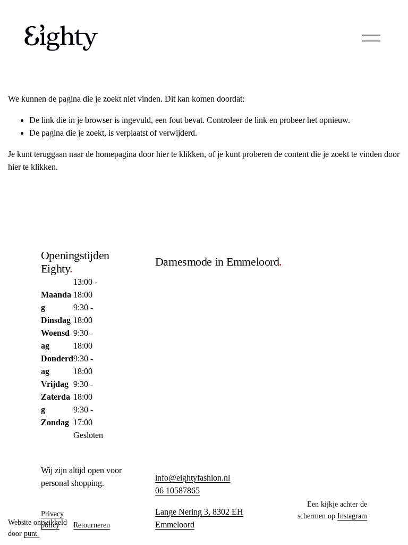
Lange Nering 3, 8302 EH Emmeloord (199, 518)
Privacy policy (52, 519)
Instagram (352, 515)
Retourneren (91, 525)
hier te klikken (180, 154)
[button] (310, 260)
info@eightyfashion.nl (192, 477)
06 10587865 (177, 490)
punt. (31, 533)
